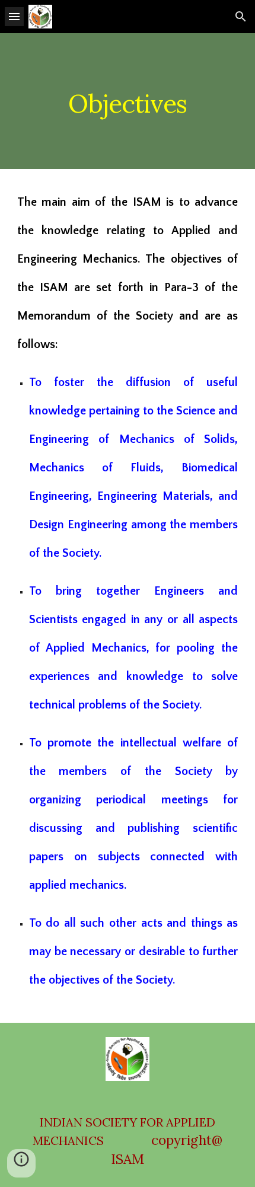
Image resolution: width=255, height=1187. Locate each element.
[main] (127, 101)
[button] (14, 16)
